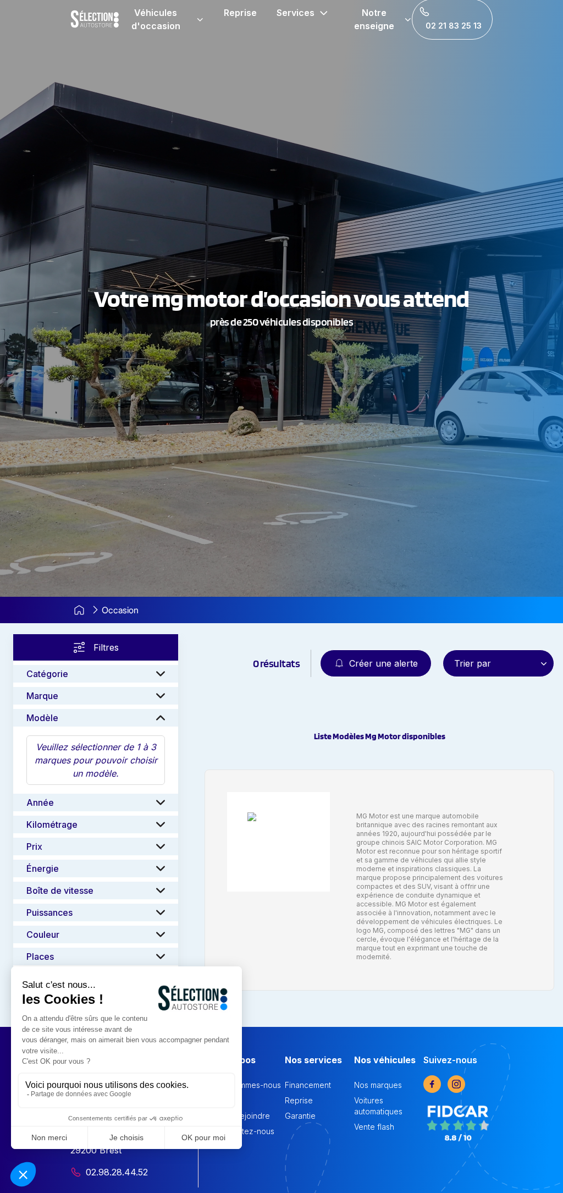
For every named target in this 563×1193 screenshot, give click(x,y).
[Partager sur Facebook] (432, 1084)
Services (295, 12)
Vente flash (374, 1126)
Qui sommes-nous (248, 1085)
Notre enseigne (374, 19)
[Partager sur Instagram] (456, 1084)
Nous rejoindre (243, 1115)
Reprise (240, 12)
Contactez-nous (245, 1131)
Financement (308, 1085)
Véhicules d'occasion (155, 19)
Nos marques (378, 1085)
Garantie (300, 1115)
